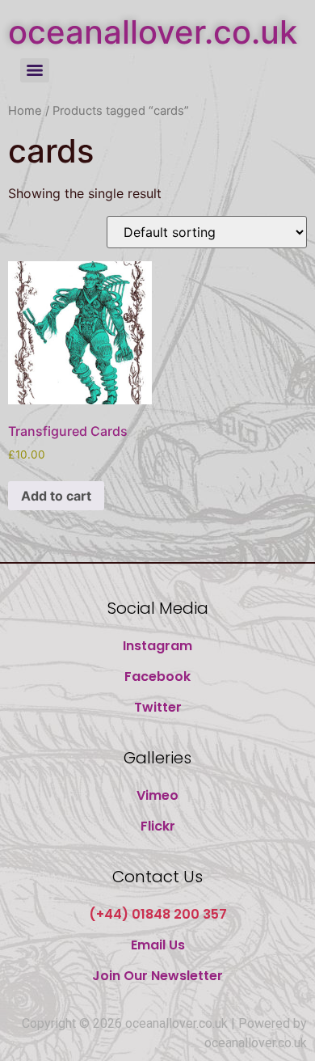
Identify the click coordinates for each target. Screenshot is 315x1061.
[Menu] (34, 70)
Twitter (158, 707)
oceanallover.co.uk (152, 32)
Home (25, 111)
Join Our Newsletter (157, 975)
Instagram (157, 645)
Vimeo (157, 795)
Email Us (158, 945)
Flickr (158, 826)
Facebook (157, 676)
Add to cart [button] (56, 496)
